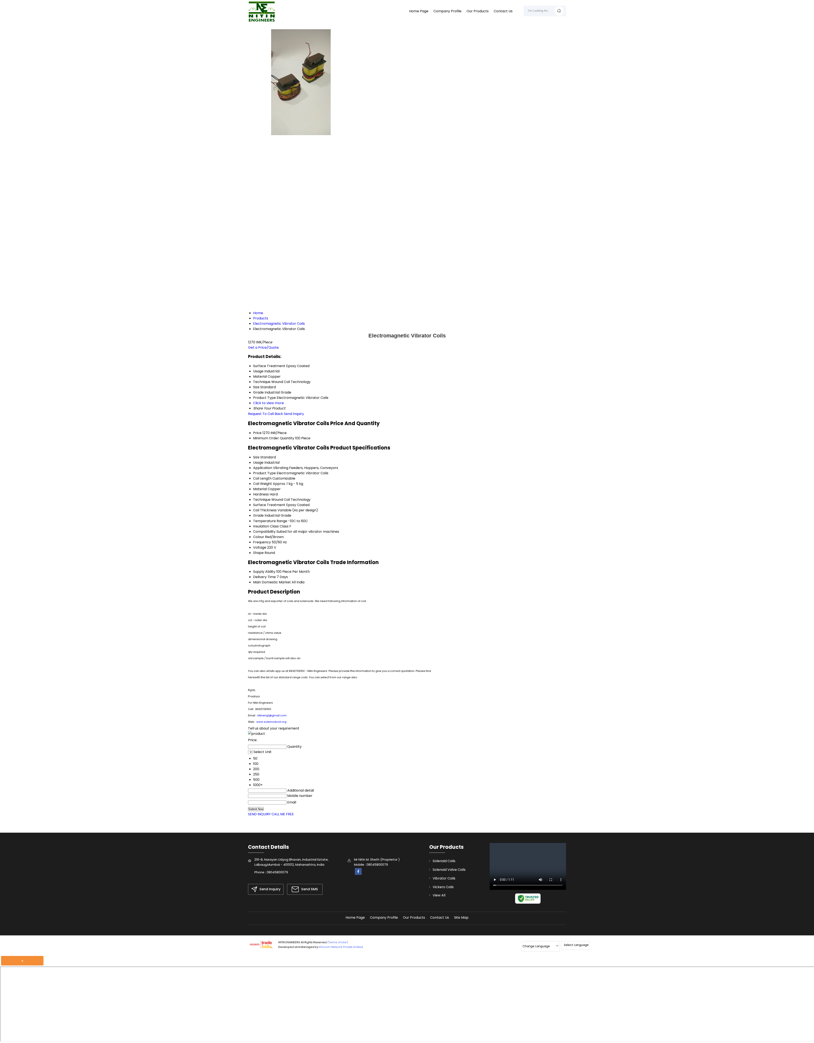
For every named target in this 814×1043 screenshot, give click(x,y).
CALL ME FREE (283, 814)
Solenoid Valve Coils (449, 869)
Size (256, 457)
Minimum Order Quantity (273, 438)
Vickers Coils (443, 887)
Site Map (461, 917)
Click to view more (268, 403)
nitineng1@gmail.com (272, 715)
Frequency (262, 542)
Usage (258, 462)
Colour (258, 536)
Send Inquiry (294, 413)
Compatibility (264, 531)
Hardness (261, 494)
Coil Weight (262, 483)
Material (260, 489)
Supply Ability (264, 571)
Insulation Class (266, 526)
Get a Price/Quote (263, 347)
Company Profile (447, 11)
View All (439, 895)
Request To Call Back (265, 413)
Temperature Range (270, 521)
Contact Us (503, 11)
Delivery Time (264, 576)
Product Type (264, 473)
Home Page (418, 11)
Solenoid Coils (444, 861)
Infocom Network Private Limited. (341, 947)
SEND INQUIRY (259, 814)
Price (257, 432)
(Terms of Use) (337, 942)
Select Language (576, 945)
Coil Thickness (265, 510)
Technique (261, 499)
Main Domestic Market (272, 582)
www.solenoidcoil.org (271, 722)
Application (262, 467)
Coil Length (262, 478)
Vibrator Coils (444, 878)
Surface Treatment (269, 504)
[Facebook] (358, 873)
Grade (258, 515)
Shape (258, 552)
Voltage (259, 547)
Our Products (478, 11)
